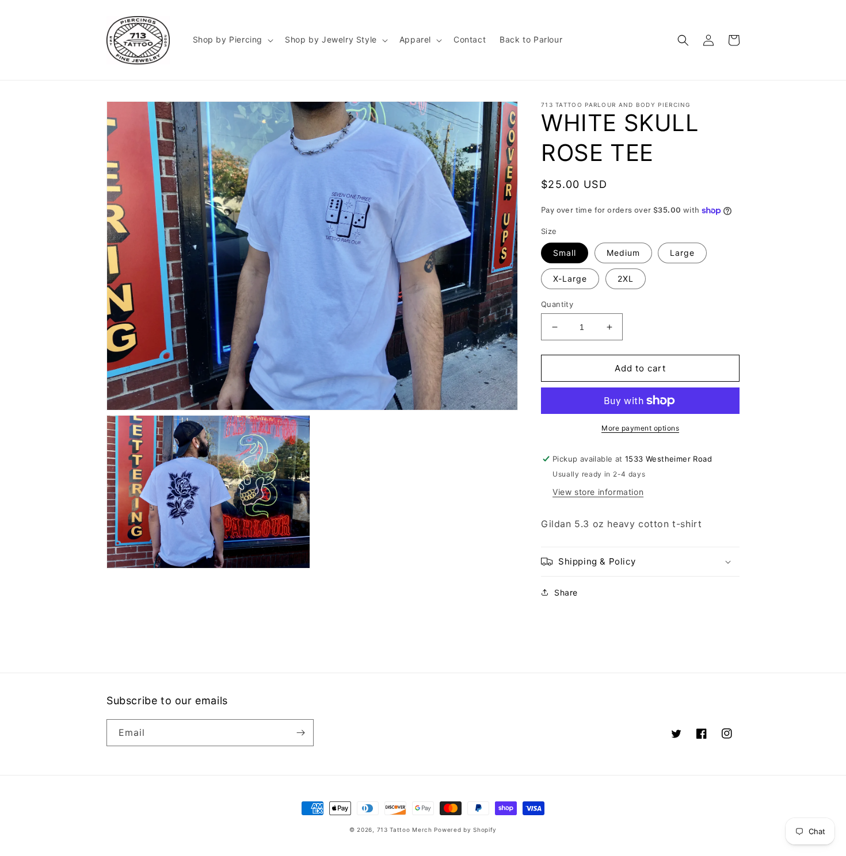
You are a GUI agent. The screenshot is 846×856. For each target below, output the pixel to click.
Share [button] (566, 592)
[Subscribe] (300, 732)
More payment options (640, 428)
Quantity (557, 304)
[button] (232, 40)
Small (564, 253)
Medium (623, 253)
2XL (626, 278)
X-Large (570, 278)
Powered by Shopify (465, 829)
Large (682, 253)
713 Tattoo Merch (404, 829)
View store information (597, 492)
